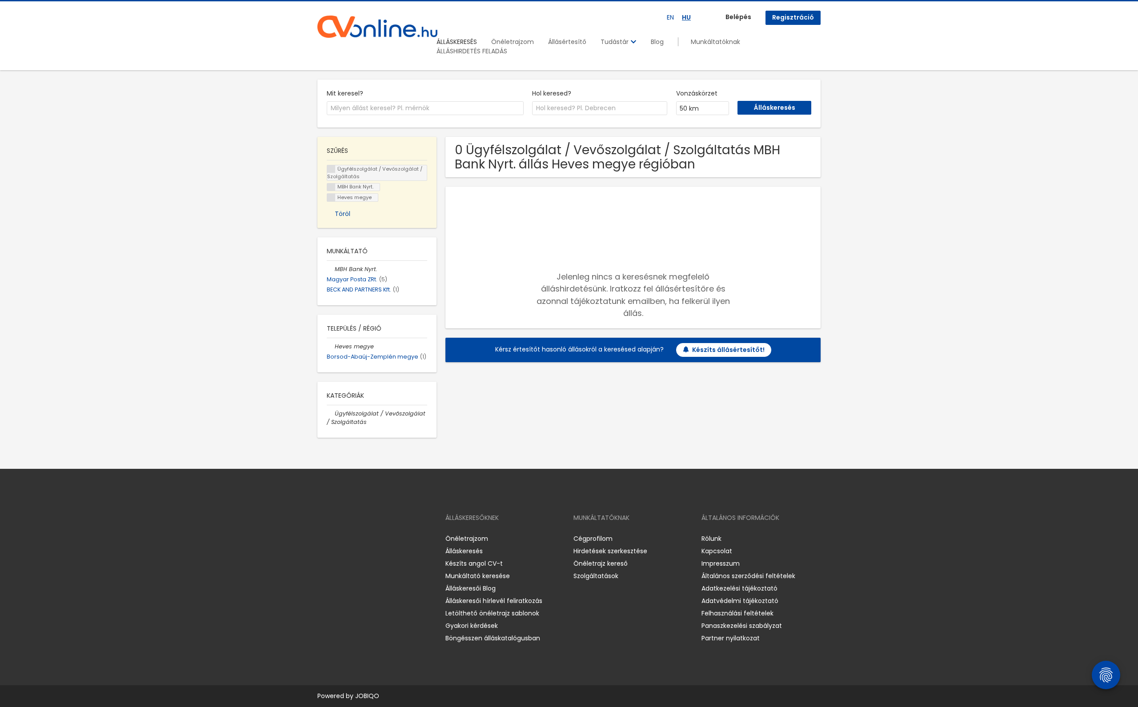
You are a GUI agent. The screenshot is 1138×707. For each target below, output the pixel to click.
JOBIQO (367, 695)
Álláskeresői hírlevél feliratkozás (493, 600)
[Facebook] (323, 538)
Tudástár (615, 41)
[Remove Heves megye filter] (331, 346)
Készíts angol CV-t (474, 563)
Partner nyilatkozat (730, 638)
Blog (657, 41)
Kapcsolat (716, 551)
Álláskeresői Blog (470, 588)
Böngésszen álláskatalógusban (492, 638)
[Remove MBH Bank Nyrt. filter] (331, 269)
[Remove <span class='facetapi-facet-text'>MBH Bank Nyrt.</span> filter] (331, 187)
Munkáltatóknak (715, 41)
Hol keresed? (551, 93)
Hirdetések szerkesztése (610, 551)
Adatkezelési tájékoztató (739, 588)
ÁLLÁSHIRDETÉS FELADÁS (472, 51)
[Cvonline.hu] (377, 27)
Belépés (738, 16)
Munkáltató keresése (477, 575)
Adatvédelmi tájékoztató (739, 600)
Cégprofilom (593, 538)
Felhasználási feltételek (737, 613)
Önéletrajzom (512, 41)
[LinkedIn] (353, 538)
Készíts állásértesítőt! (728, 349)
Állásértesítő (567, 41)
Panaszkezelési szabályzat (741, 625)
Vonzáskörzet (696, 93)
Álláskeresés (464, 551)
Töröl (342, 213)
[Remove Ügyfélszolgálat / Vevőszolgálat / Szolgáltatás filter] (331, 413)
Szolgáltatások (595, 575)
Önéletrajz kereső (600, 563)
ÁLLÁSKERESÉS (457, 41)
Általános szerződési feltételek (748, 575)
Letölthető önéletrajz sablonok (492, 613)
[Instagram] (338, 538)
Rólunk (711, 538)
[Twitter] (366, 538)
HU (686, 17)
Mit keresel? (345, 93)
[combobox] (425, 108)
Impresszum (720, 563)
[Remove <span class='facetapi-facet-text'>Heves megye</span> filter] (331, 197)
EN (670, 17)
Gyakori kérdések (471, 625)
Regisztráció (793, 17)
